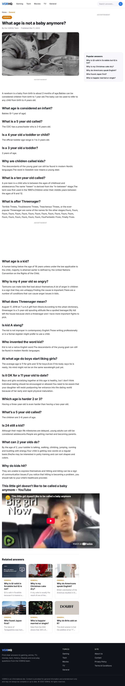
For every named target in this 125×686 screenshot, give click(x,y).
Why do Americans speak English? (66, 584)
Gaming (19, 4)
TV (45, 4)
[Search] (121, 4)
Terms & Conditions (103, 666)
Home (4, 12)
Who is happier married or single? (40, 622)
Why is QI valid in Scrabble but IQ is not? (13, 586)
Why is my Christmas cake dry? (38, 586)
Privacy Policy (101, 662)
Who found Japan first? (96, 74)
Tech (28, 4)
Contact (98, 658)
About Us (99, 654)
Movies (37, 4)
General (52, 4)
